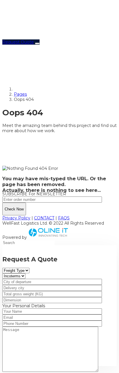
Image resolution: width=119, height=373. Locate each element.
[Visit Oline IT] (48, 237)
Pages (20, 94)
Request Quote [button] (18, 42)
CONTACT (44, 218)
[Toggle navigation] (37, 43)
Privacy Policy (16, 218)
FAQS (64, 218)
